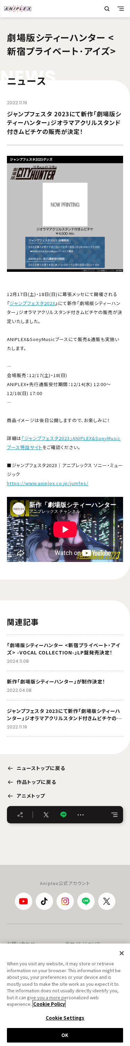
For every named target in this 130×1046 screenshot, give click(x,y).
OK (64, 1035)
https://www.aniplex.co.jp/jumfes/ (47, 483)
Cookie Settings (65, 1017)
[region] (65, 995)
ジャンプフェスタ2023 (32, 303)
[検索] (107, 9)
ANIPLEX (17, 8)
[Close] (121, 953)
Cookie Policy (49, 1004)
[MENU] (120, 9)
